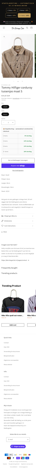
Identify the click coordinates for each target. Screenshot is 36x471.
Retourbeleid (8, 364)
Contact (6, 343)
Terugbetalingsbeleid (14, 464)
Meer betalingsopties (18, 170)
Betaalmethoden (9, 356)
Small (5, 107)
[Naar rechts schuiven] (22, 81)
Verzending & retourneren (12, 351)
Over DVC (7, 347)
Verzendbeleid (13, 467)
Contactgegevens (23, 467)
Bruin (5, 114)
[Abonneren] (27, 439)
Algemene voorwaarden (11, 360)
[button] (4, 28)
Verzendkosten (16, 98)
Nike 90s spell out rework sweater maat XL (12, 315)
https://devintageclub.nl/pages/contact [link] (14, 260)
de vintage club (17, 461)
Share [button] (5, 232)
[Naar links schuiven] (14, 81)
